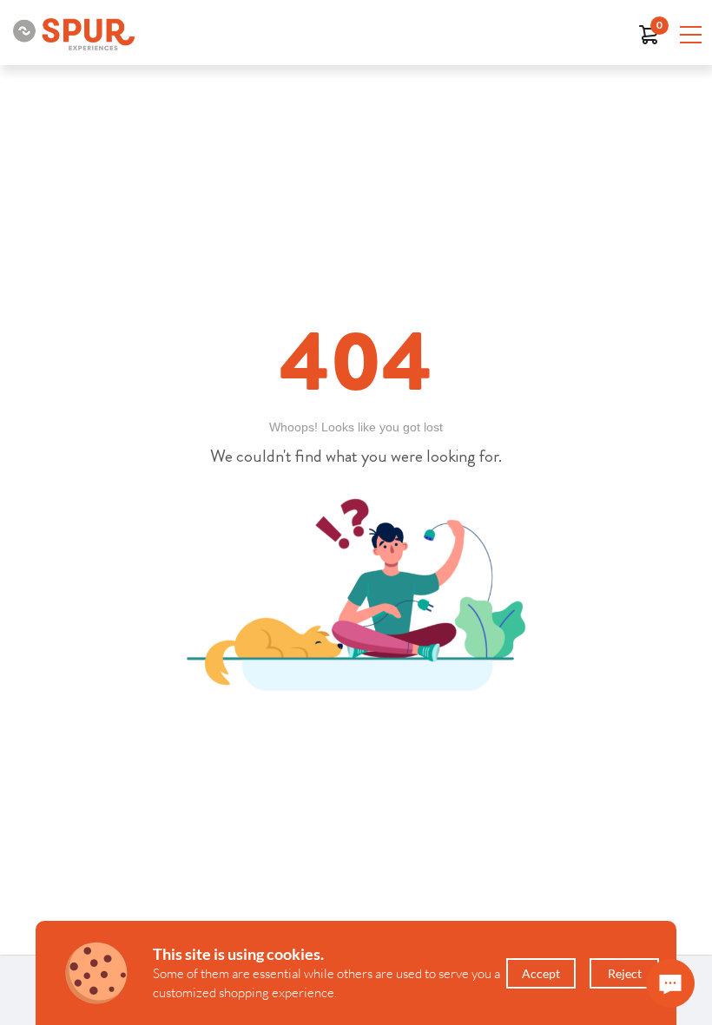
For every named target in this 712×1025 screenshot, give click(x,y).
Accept (541, 973)
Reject (625, 973)
